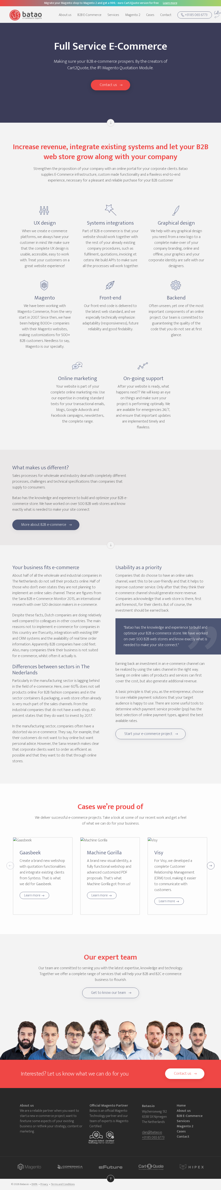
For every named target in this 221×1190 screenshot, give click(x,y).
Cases (150, 15)
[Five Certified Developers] (109, 1138)
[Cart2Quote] (151, 1167)
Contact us (108, 85)
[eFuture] (110, 1167)
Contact (165, 15)
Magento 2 (132, 15)
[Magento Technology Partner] (97, 1138)
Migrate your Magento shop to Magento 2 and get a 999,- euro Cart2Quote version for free (110, 2)
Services (113, 15)
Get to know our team (108, 993)
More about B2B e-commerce (43, 524)
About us (65, 15)
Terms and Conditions (63, 1184)
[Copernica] (70, 1167)
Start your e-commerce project (148, 734)
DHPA (35, 1184)
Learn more (32, 895)
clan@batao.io (152, 1132)
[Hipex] (192, 1167)
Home (181, 1105)
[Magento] (29, 1167)
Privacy (44, 1184)
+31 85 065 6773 (196, 15)
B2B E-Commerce (89, 15)
